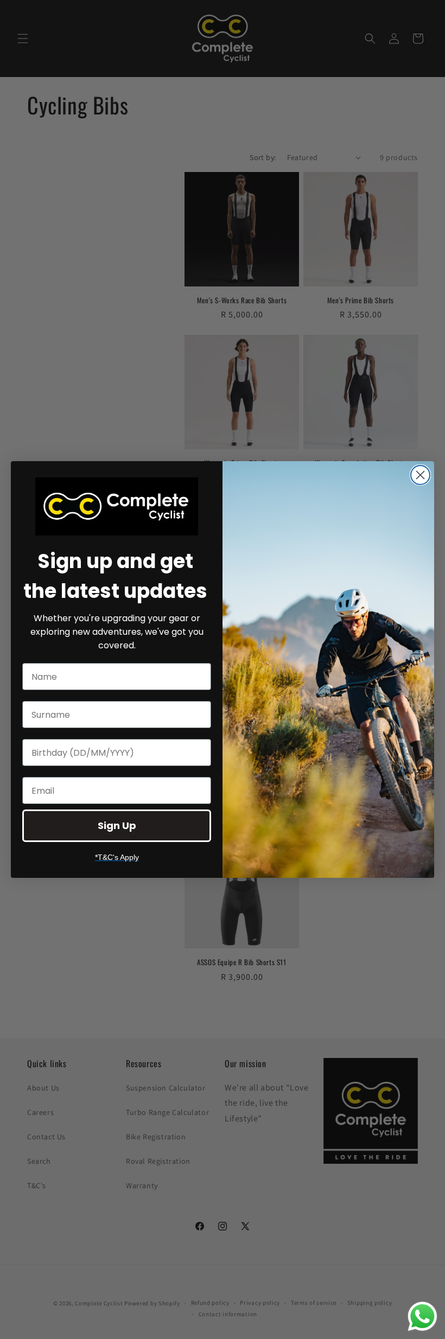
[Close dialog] (420, 475)
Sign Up (117, 825)
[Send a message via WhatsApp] (422, 1316)
